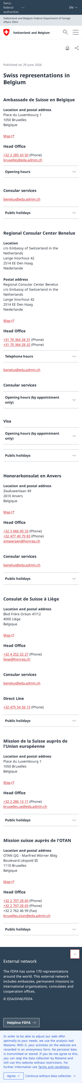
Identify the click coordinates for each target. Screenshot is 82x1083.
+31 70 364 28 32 (16, 344)
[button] (74, 954)
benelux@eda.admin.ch (21, 199)
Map (7, 136)
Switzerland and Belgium (31, 33)
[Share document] (76, 48)
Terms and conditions (53, 1067)
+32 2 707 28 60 (15, 900)
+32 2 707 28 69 (15, 905)
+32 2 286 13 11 (15, 801)
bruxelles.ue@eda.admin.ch (25, 806)
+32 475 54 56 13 (16, 707)
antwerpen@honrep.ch (21, 541)
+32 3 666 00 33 (15, 531)
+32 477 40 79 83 (16, 536)
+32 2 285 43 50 (15, 155)
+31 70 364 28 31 (16, 339)
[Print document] (67, 48)
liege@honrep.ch (16, 659)
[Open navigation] (75, 32)
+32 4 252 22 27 (15, 654)
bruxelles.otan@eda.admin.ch (26, 915)
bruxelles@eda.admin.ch (22, 160)
